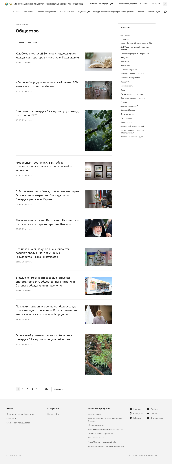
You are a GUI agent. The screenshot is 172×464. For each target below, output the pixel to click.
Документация (83, 11)
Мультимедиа (126, 118)
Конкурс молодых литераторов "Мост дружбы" (113, 11)
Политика (16, 11)
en (165, 3)
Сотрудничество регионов (132, 73)
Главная (18, 24)
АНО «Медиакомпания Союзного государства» (106, 446)
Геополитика (126, 122)
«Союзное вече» (94, 414)
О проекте (11, 418)
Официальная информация (101, 3)
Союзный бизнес (66, 11)
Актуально (125, 34)
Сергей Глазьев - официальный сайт (102, 442)
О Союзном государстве (126, 3)
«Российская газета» (96, 425)
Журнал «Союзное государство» (100, 433)
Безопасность (127, 85)
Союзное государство (46, 11)
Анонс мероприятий (129, 106)
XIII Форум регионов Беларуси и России (135, 48)
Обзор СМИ (125, 81)
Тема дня (125, 38)
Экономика (28, 11)
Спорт (123, 89)
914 (46, 389)
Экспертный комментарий (132, 126)
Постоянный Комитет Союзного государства (105, 429)
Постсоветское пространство (133, 97)
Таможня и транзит (129, 69)
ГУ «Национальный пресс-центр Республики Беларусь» (105, 419)
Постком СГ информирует (148, 11)
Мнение (124, 101)
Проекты (144, 3)
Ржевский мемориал (96, 437)
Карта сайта (53, 413)
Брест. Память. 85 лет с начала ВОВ (136, 42)
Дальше (57, 389)
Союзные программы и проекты (135, 53)
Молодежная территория (132, 93)
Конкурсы (155, 3)
